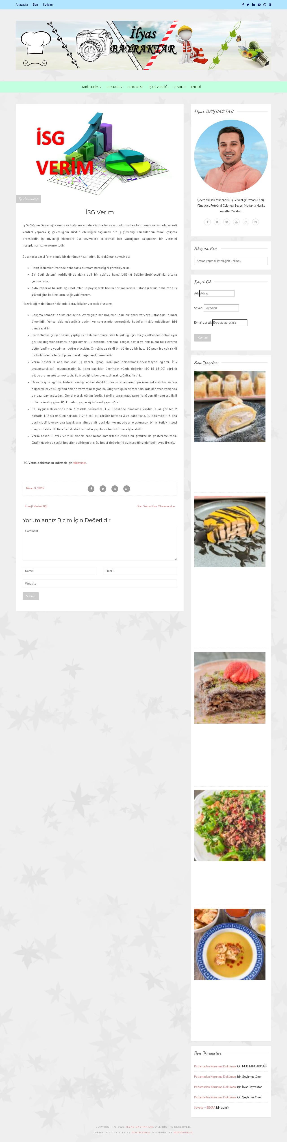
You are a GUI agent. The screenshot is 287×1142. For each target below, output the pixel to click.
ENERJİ (196, 87)
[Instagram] (264, 4)
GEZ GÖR (113, 87)
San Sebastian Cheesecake (156, 506)
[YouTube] (259, 4)
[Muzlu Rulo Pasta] (229, 406)
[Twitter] (248, 4)
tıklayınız (79, 463)
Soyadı (198, 308)
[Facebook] (243, 4)
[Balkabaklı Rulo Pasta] (229, 531)
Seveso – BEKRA (204, 1107)
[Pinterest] (270, 4)
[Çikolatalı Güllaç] (229, 688)
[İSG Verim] (100, 153)
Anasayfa (22, 4)
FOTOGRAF (136, 87)
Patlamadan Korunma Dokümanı (215, 1066)
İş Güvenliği (28, 199)
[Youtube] (236, 221)
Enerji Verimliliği (36, 506)
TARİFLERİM (90, 87)
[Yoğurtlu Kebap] (229, 825)
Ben (35, 4)
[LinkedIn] (253, 4)
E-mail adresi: (203, 322)
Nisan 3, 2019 (35, 488)
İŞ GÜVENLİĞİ (158, 87)
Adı (196, 293)
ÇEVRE (179, 87)
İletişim (48, 4)
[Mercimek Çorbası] (229, 944)
